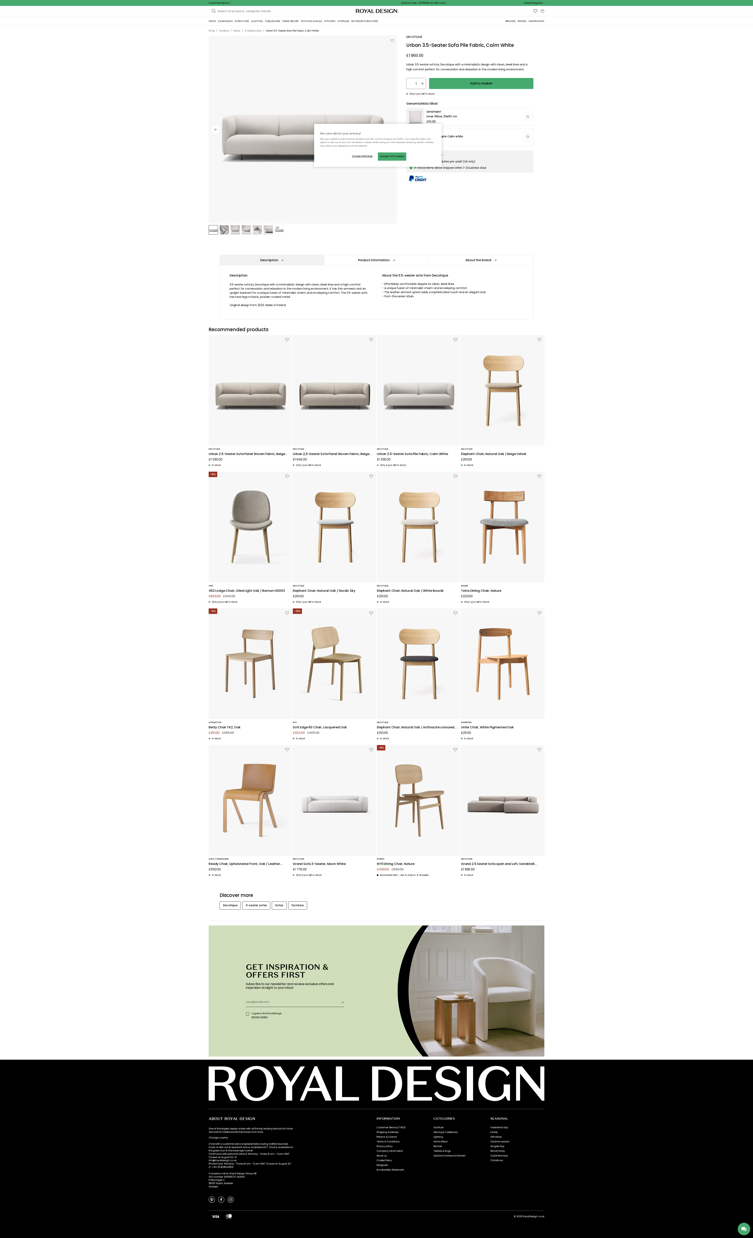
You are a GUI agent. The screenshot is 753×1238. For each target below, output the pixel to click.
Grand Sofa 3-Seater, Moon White (319, 864)
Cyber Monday (499, 1156)
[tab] (272, 260)
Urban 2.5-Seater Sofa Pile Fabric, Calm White (412, 454)
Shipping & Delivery (387, 1132)
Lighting (438, 1137)
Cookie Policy (384, 1160)
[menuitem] (212, 21)
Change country (218, 1137)
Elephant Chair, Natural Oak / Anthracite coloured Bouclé (415, 727)
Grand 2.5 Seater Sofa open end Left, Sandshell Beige (497, 864)
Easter (493, 1132)
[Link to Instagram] (230, 1199)
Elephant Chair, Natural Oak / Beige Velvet (493, 454)
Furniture (439, 1127)
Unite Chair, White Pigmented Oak (487, 727)
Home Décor (441, 1141)
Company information (389, 1151)
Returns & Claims (386, 1137)
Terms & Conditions (388, 1141)
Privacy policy (384, 1146)
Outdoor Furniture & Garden (450, 1156)
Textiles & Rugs (442, 1151)
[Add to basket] (528, 117)
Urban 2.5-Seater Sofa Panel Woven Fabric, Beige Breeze (247, 454)
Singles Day (497, 1146)
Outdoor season (499, 1141)
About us (381, 1156)
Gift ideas (496, 1137)
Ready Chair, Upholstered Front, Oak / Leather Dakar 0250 (244, 864)
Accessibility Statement (390, 1170)
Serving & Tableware (445, 1132)
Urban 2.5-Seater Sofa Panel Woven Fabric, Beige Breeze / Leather (331, 454)
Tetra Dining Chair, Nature (481, 591)
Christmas (496, 1160)
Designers (382, 1165)
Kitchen (438, 1146)
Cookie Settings (362, 156)
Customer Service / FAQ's (391, 1127)
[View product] (470, 117)
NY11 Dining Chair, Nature (396, 864)
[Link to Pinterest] (212, 1199)
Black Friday (497, 1151)
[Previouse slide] (216, 129)
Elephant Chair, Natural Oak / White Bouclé (410, 591)
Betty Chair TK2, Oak (225, 727)
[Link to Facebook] (221, 1199)
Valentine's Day (499, 1127)
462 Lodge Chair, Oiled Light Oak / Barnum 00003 (247, 591)
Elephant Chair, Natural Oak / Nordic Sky (324, 591)
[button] (534, 3)
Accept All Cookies (392, 156)
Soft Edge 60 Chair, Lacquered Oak (320, 727)
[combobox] (534, 3)
